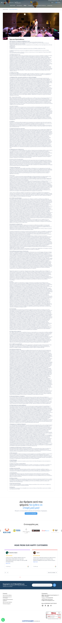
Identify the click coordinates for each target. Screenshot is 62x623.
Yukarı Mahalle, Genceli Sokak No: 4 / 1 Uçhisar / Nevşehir (50, 596)
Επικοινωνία (50, 5)
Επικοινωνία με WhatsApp (31, 513)
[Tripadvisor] (51, 606)
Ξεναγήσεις (30, 5)
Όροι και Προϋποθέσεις (13, 9)
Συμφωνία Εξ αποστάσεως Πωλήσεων (8, 600)
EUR (52, 2)
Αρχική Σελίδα (12, 5)
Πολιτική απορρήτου (7, 603)
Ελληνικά (58, 2)
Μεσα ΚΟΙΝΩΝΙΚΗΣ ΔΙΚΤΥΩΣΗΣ (49, 603)
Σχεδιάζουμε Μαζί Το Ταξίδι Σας (40, 5)
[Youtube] (48, 606)
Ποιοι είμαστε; (19, 5)
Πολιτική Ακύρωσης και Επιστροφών (7, 597)
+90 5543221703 (18, 2)
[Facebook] (45, 606)
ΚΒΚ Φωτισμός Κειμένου (7, 602)
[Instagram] (43, 606)
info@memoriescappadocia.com (8, 2)
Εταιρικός (5, 593)
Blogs (25, 5)
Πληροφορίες (45, 593)
